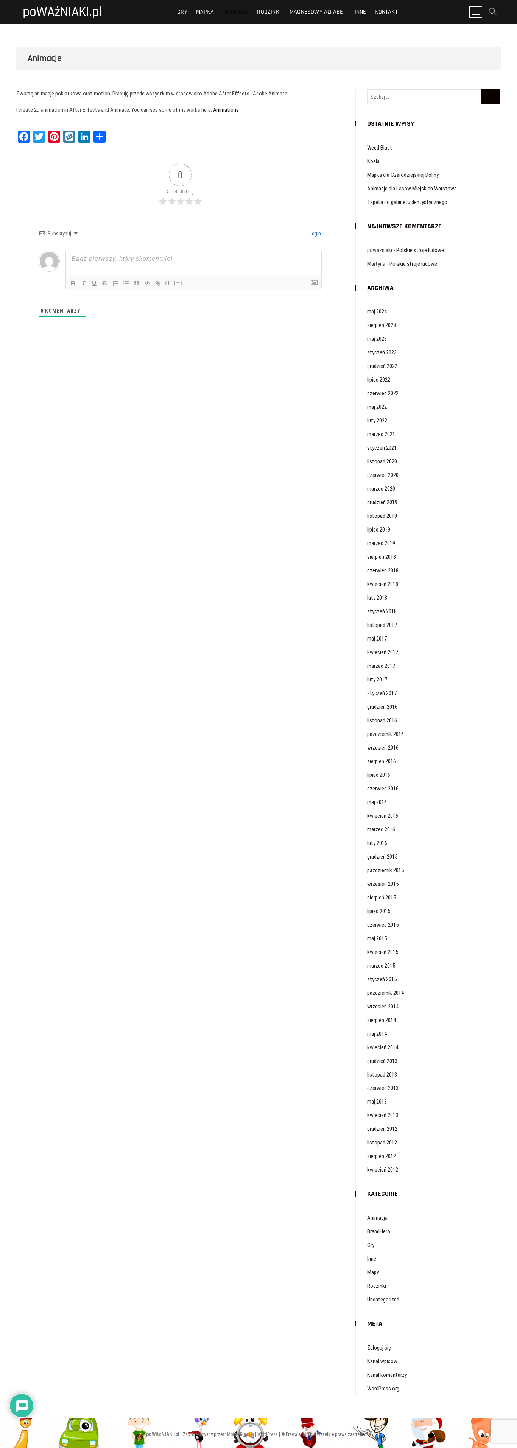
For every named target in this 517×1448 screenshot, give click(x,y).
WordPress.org (383, 1388)
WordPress (267, 1434)
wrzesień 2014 (383, 1006)
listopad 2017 (382, 625)
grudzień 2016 (382, 706)
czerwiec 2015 (383, 924)
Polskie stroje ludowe (420, 250)
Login (314, 234)
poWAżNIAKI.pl (62, 12)
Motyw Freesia (240, 1434)
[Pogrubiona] (73, 283)
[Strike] (105, 283)
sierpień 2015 (381, 897)
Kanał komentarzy (387, 1375)
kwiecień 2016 (382, 815)
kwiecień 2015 (382, 952)
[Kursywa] (83, 283)
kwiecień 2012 (382, 1169)
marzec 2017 (381, 665)
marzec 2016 (381, 829)
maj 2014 (377, 1033)
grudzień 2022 (382, 366)
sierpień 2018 (381, 556)
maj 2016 (377, 802)
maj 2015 (377, 938)
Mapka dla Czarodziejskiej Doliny (403, 174)
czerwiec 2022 (383, 393)
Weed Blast (379, 147)
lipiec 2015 (378, 911)
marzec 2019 (381, 543)
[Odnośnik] (158, 283)
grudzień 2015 (382, 856)
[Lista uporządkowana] (115, 283)
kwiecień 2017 (382, 652)
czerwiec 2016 (383, 788)
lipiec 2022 (378, 379)
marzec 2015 (381, 965)
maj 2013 (377, 1101)
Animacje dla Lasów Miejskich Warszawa (412, 188)
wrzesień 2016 (383, 747)
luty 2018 (377, 597)
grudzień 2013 (382, 1061)
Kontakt (386, 12)
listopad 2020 (382, 461)
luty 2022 (377, 420)
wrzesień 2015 (383, 884)
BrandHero (378, 1231)
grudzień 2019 (382, 502)
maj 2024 (377, 311)
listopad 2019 (382, 516)
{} (167, 282)
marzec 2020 (381, 488)
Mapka (205, 12)
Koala (373, 161)
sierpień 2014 (381, 1020)
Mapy (373, 1272)
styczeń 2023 (382, 352)
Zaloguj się (379, 1347)
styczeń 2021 (382, 447)
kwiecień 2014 (382, 1047)
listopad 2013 (382, 1074)
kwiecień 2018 (382, 584)
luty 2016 (377, 843)
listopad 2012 (382, 1142)
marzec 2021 (381, 434)
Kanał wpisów (382, 1361)
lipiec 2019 (378, 529)
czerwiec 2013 (383, 1088)
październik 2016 (385, 734)
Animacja (377, 1217)
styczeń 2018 (382, 611)
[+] (178, 282)
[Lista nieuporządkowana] (126, 283)
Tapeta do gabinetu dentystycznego (407, 202)
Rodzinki (269, 12)
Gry (182, 12)
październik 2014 (385, 993)
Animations (226, 109)
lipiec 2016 (378, 775)
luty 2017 (377, 679)
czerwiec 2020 (383, 475)
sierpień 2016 (381, 761)
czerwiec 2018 (383, 570)
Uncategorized (383, 1299)
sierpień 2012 (381, 1156)
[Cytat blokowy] (136, 283)
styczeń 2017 (382, 693)
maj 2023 (377, 338)
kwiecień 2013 (382, 1115)
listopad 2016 (382, 720)
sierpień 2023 (381, 325)
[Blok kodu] (147, 283)
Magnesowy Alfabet (318, 12)
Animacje (236, 12)
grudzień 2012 (382, 1128)
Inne (360, 12)
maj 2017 (377, 638)
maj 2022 (377, 407)
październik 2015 (385, 870)
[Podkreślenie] (94, 283)
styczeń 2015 (382, 979)
